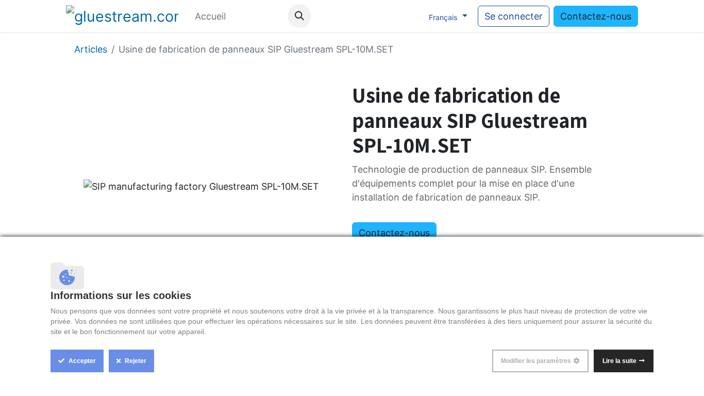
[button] (299, 16)
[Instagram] (388, 16)
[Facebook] (346, 16)
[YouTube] (367, 16)
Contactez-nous (595, 16)
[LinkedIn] (409, 16)
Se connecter (513, 16)
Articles (90, 49)
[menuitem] (210, 16)
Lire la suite (619, 361)
